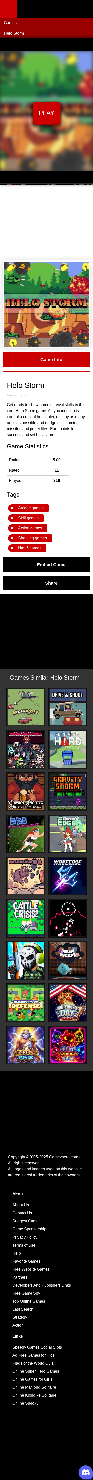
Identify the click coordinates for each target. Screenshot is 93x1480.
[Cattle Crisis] (26, 918)
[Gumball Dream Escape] (68, 960)
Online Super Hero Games (35, 1371)
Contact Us (22, 1213)
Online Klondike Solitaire (34, 1395)
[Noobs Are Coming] (26, 749)
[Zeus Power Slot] (26, 1045)
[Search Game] (85, 10)
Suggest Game (25, 1221)
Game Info (51, 359)
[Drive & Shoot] (68, 707)
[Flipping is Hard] (68, 749)
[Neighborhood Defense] (26, 1003)
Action (18, 1325)
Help (16, 1253)
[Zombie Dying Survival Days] (26, 960)
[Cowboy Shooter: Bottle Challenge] (26, 792)
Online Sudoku (25, 1403)
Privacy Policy (24, 1237)
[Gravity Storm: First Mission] (68, 792)
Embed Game (51, 564)
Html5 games (29, 548)
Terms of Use (23, 1245)
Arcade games (31, 508)
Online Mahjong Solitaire (34, 1387)
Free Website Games (31, 1269)
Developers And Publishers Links (41, 1285)
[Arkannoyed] (26, 707)
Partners (19, 1277)
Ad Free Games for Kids (33, 1355)
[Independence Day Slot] (68, 1003)
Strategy (19, 1317)
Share (51, 582)
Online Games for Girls (32, 1379)
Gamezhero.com (63, 1157)
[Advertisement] (46, 223)
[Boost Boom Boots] (26, 834)
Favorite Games (26, 1261)
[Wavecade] (68, 876)
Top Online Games (28, 1301)
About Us (20, 1205)
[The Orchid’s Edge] (68, 834)
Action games (30, 528)
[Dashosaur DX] (26, 876)
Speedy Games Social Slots (37, 1347)
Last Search (22, 1309)
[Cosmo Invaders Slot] (68, 1045)
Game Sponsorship (29, 1229)
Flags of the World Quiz (33, 1363)
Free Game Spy (26, 1293)
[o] (68, 918)
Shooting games (32, 538)
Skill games (28, 518)
